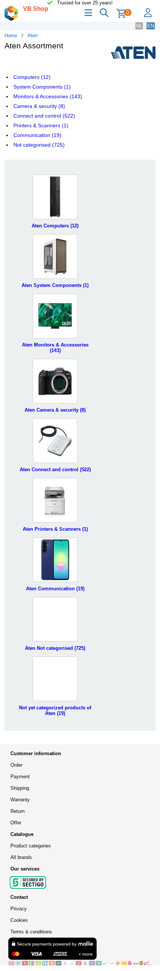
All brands (21, 857)
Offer (15, 822)
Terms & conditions (31, 932)
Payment (20, 776)
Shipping (19, 788)
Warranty (20, 799)
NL (139, 26)
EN (150, 26)
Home (10, 35)
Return (17, 811)
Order (16, 765)
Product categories (30, 846)
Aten (33, 35)
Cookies (19, 920)
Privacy (18, 908)
